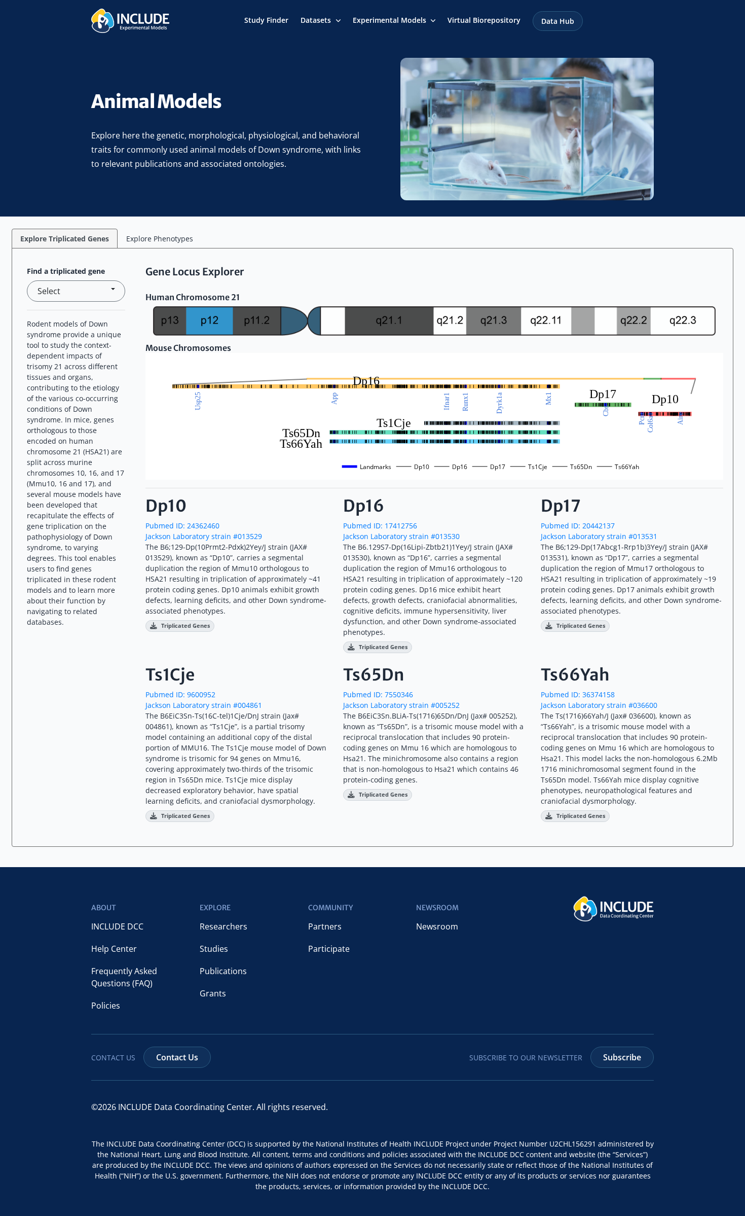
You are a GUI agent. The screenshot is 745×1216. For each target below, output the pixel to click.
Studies (214, 948)
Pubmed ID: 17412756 (380, 525)
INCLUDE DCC (117, 926)
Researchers (223, 926)
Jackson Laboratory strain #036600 (599, 705)
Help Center (114, 948)
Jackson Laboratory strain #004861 (203, 705)
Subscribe (622, 1057)
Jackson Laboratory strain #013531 (599, 536)
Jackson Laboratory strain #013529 (203, 536)
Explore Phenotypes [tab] (159, 238)
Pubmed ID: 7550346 (378, 694)
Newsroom (437, 926)
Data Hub (557, 21)
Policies (105, 1005)
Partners (325, 926)
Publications (223, 971)
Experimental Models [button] (390, 20)
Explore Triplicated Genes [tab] (64, 238)
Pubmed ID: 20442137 (578, 525)
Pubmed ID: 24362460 (182, 525)
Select (49, 291)
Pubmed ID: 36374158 (578, 694)
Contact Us (177, 1057)
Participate (329, 948)
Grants (213, 993)
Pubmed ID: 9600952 (180, 694)
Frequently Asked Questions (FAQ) (124, 977)
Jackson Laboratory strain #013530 (401, 536)
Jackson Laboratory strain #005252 (401, 705)
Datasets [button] (317, 20)
